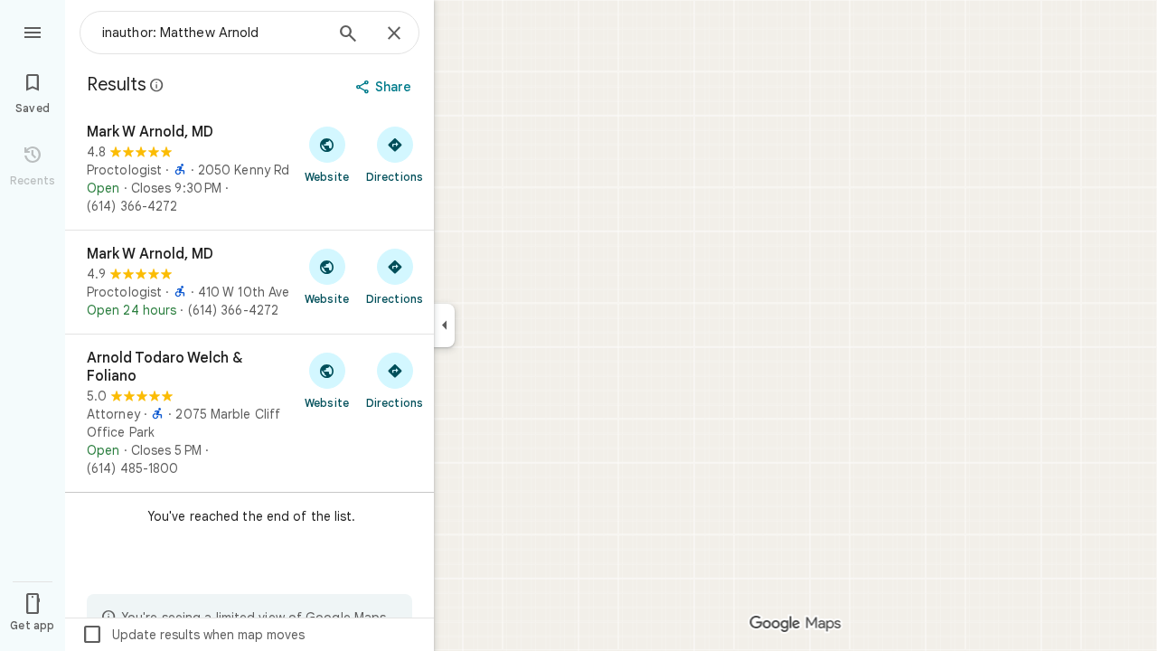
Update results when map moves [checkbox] (193, 635)
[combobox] (212, 32)
